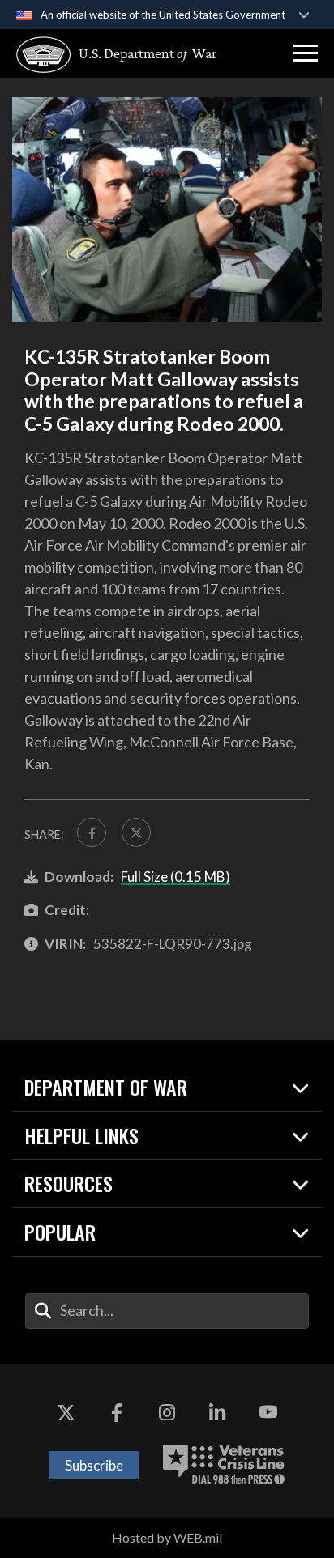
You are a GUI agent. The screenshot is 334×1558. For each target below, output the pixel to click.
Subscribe (94, 1465)
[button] (305, 53)
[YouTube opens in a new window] (268, 1412)
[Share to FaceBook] (91, 832)
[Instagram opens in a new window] (167, 1412)
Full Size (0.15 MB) (175, 876)
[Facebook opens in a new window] (116, 1412)
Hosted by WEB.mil (167, 1537)
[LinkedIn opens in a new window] (217, 1412)
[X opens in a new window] (65, 1412)
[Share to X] (136, 832)
